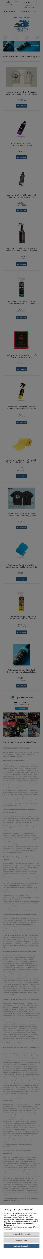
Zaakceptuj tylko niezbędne (21, 1234)
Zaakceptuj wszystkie (21, 1246)
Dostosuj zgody (21, 1240)
